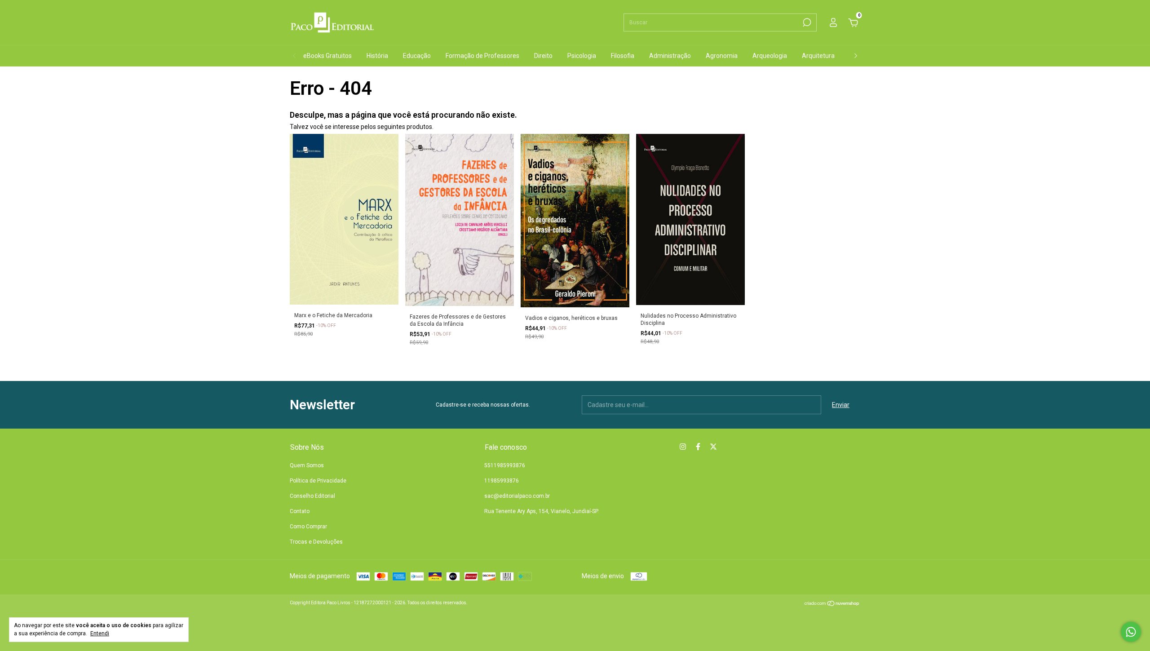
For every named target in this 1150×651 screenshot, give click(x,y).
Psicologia (581, 55)
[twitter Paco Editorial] (713, 446)
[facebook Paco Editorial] (698, 446)
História (377, 55)
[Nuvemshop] (832, 604)
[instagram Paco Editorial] (682, 446)
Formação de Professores (482, 55)
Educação (417, 55)
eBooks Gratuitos (327, 55)
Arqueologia (769, 55)
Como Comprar (308, 526)
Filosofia (622, 55)
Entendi (99, 633)
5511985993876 (504, 465)
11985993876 (501, 481)
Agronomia (722, 55)
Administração (670, 55)
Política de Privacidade (318, 481)
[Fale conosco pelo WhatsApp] (1131, 632)
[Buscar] (806, 22)
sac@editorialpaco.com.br (517, 496)
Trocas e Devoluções (316, 542)
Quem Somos (307, 465)
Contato (300, 511)
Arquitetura (818, 55)
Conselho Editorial (312, 496)
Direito (543, 55)
